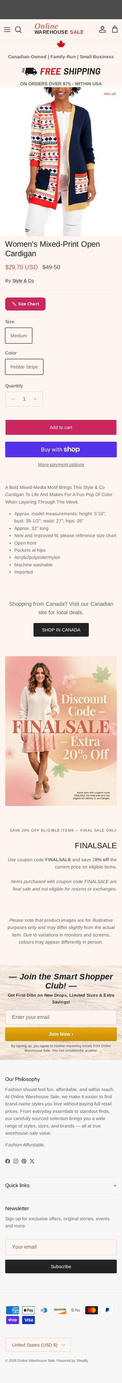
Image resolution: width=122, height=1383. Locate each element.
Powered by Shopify (72, 1360)
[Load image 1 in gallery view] (61, 161)
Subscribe (61, 1266)
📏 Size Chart (25, 304)
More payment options (61, 464)
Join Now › (61, 1034)
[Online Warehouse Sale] (61, 29)
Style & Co (23, 280)
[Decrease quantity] (11, 399)
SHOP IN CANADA (61, 629)
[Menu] (7, 29)
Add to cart (61, 427)
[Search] (21, 29)
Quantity (14, 385)
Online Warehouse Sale (36, 1360)
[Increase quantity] (37, 399)
